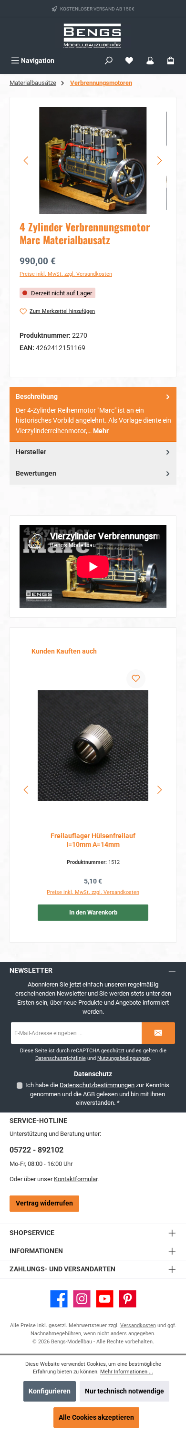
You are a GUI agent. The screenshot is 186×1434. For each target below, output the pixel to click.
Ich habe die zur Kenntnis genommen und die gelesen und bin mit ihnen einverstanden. (97, 1093)
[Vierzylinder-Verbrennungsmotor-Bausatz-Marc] (92, 160)
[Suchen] (108, 61)
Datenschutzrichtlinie (60, 1058)
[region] (93, 160)
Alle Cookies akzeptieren (96, 1417)
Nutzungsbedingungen (123, 1058)
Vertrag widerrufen (44, 1203)
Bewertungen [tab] (36, 473)
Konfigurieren (50, 1391)
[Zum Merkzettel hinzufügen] (135, 678)
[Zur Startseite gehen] (93, 35)
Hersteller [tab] (31, 452)
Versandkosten (138, 1325)
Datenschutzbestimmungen (97, 1085)
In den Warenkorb (93, 912)
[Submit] (158, 1033)
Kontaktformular (75, 1179)
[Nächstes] (159, 160)
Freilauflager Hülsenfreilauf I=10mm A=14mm (93, 840)
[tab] (93, 414)
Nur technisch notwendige (124, 1391)
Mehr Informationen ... (126, 1372)
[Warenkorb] (170, 61)
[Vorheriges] (27, 160)
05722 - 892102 (36, 1149)
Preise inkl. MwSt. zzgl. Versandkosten (66, 274)
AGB (89, 1094)
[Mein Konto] (150, 61)
